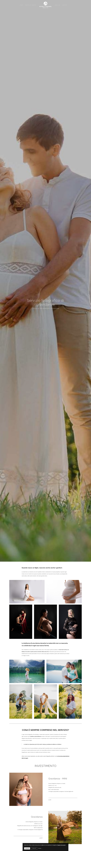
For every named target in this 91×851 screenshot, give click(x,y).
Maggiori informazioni (61, 845)
